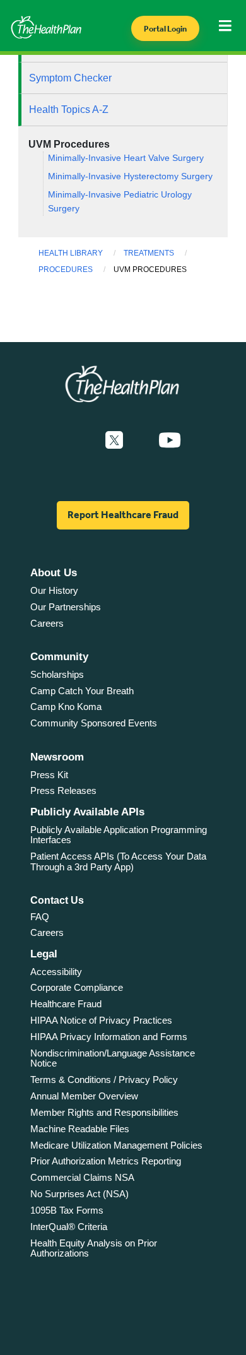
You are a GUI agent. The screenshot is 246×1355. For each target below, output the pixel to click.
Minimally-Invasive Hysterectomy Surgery (130, 176)
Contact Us (57, 900)
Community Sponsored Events (93, 723)
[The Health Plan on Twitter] (114, 440)
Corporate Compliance (76, 987)
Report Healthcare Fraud (123, 515)
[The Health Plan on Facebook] (80, 440)
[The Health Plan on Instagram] (141, 440)
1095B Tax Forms (66, 1210)
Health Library (70, 253)
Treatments (149, 253)
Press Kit (49, 774)
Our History (54, 590)
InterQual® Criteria (68, 1226)
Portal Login (165, 28)
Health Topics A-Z (68, 109)
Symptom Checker (70, 78)
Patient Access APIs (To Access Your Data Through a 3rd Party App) (118, 861)
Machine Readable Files (79, 1128)
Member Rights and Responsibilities (104, 1112)
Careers (47, 623)
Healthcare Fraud (66, 1003)
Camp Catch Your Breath (82, 690)
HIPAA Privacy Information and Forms (108, 1036)
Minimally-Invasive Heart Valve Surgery (126, 158)
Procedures (65, 269)
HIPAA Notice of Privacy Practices (101, 1020)
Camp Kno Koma (66, 706)
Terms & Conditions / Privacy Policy (104, 1079)
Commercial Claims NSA (82, 1177)
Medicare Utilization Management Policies (116, 1145)
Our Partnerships (65, 606)
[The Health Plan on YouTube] (169, 440)
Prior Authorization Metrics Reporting (105, 1161)
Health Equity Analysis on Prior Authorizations (93, 1248)
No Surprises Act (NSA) (79, 1193)
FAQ (39, 916)
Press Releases (63, 790)
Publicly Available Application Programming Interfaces (118, 835)
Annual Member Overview (84, 1096)
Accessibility (56, 971)
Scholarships (57, 674)
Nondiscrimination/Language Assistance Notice (112, 1058)
